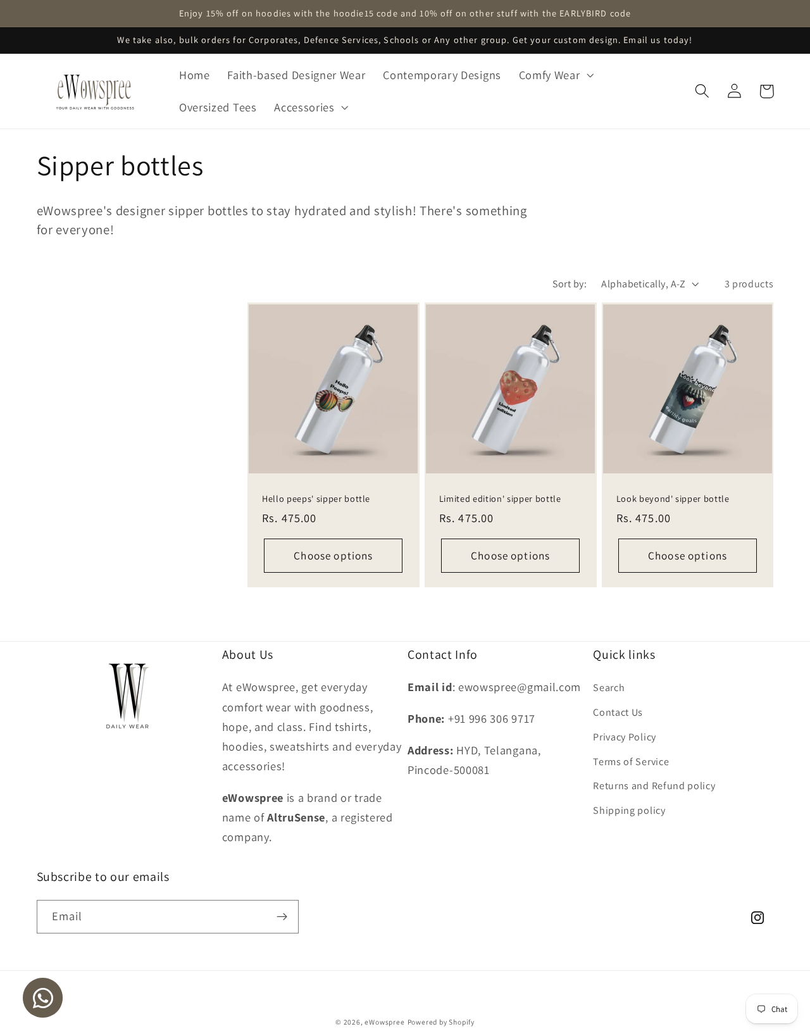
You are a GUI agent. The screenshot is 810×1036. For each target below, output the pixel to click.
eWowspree (384, 1022)
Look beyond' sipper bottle (673, 498)
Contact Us (618, 712)
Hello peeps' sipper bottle (316, 498)
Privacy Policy (624, 737)
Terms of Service (631, 761)
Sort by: (569, 283)
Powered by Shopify (441, 1022)
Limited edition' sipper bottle (500, 498)
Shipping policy (629, 810)
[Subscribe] (282, 917)
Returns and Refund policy (654, 785)
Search (609, 687)
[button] (555, 75)
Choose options (333, 555)
